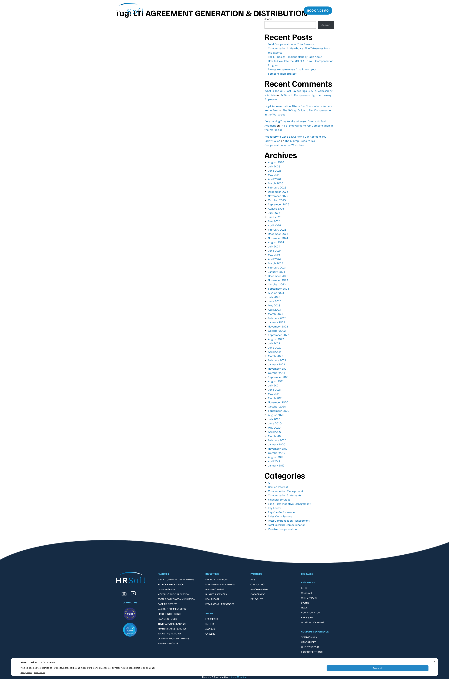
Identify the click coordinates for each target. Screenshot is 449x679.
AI (269, 483)
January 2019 (276, 465)
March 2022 (275, 356)
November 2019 (277, 449)
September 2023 (278, 288)
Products (187, 10)
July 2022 (274, 343)
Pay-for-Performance (281, 512)
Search (325, 25)
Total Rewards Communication (287, 525)
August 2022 (276, 339)
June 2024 (274, 251)
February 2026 (277, 187)
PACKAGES (307, 573)
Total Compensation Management (289, 520)
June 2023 (274, 301)
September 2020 (278, 411)
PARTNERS (256, 573)
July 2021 (273, 385)
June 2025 (274, 217)
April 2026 (274, 179)
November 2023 (278, 280)
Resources (242, 10)
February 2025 (277, 229)
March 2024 (275, 263)
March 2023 (275, 314)
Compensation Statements (284, 495)
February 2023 (277, 318)
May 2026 (274, 175)
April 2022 (274, 352)
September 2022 (278, 335)
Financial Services (279, 499)
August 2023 (276, 293)
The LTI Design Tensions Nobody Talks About (295, 57)
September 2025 (278, 204)
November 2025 (278, 196)
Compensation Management (285, 491)
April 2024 (274, 259)
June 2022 (274, 347)
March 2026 (275, 183)
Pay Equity (274, 508)
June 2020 (275, 423)
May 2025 (274, 221)
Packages (287, 10)
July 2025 (274, 213)
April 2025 (274, 225)
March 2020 (275, 436)
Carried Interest (278, 487)
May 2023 (274, 305)
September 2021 (278, 377)
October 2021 (276, 373)
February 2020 (277, 440)
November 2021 (277, 368)
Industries (214, 10)
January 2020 (276, 444)
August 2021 (275, 381)
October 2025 (277, 200)
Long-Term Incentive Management (289, 504)
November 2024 (278, 238)
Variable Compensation (282, 529)
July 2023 (274, 297)
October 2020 (277, 406)
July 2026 (274, 166)
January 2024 (276, 272)
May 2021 (274, 394)
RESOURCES (308, 582)
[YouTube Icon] (133, 593)
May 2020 (274, 427)
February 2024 (277, 267)
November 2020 (278, 402)
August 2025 (276, 208)
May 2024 (274, 255)
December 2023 (278, 276)
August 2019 (275, 457)
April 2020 (274, 432)
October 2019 (276, 453)
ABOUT (209, 613)
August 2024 (276, 242)
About (266, 10)
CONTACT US (130, 602)
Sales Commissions (280, 516)
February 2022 (277, 360)
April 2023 (274, 310)
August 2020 (276, 415)
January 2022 (276, 364)
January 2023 (276, 322)
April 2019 (274, 461)
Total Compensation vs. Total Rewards (291, 44)
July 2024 (274, 246)
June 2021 (274, 390)
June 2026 (274, 171)
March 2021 (275, 398)
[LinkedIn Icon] (124, 593)
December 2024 (278, 234)
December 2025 (278, 192)
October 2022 (277, 331)
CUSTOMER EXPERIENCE (315, 631)
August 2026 (276, 162)
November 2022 (278, 326)
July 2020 (274, 419)
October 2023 (277, 284)
